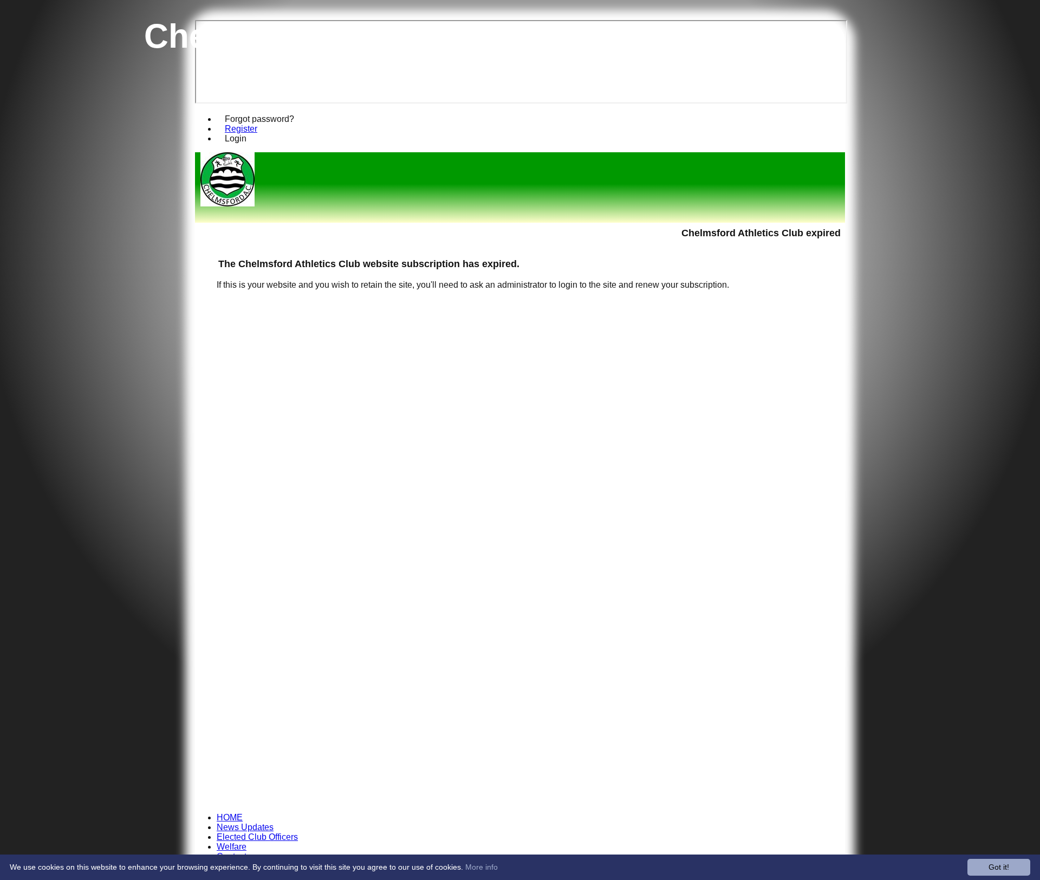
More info (481, 867)
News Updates (245, 827)
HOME (230, 817)
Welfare (231, 846)
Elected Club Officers (257, 837)
